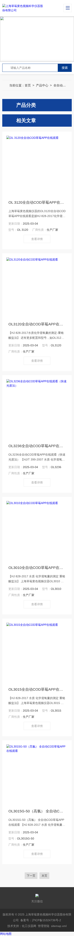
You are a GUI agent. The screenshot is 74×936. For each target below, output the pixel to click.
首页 (28, 85)
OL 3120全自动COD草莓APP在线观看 (37, 202)
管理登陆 (43, 926)
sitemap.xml (59, 926)
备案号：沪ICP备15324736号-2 (40, 920)
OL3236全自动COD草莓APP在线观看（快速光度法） (37, 446)
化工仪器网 (29, 926)
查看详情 (37, 239)
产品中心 (42, 85)
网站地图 (6, 933)
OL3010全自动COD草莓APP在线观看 (37, 568)
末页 (44, 875)
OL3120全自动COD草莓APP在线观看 (37, 324)
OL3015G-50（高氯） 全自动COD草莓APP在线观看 (37, 811)
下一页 (31, 875)
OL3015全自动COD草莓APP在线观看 (37, 689)
